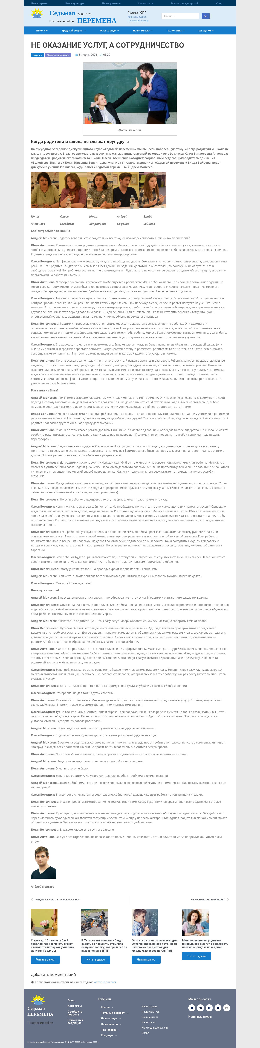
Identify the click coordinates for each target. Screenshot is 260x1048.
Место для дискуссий (184, 3)
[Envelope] (191, 1007)
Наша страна (39, 3)
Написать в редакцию (75, 1021)
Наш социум (108, 30)
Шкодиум (204, 30)
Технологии (174, 30)
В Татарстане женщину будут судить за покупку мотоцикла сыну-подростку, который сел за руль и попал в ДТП (104, 945)
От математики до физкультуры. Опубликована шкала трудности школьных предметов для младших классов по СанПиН (155, 945)
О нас (71, 1000)
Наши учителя (111, 3)
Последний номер (138, 20)
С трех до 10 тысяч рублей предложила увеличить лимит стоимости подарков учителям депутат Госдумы (52, 945)
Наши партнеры (200, 1016)
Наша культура (74, 3)
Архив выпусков (137, 16)
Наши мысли (141, 30)
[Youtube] (218, 1007)
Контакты (75, 1006)
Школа (40, 30)
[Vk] (200, 1007)
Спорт (220, 3)
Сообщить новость (75, 1013)
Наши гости (145, 3)
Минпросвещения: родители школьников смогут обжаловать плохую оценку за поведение (205, 944)
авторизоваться (105, 982)
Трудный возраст (72, 30)
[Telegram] (209, 1007)
